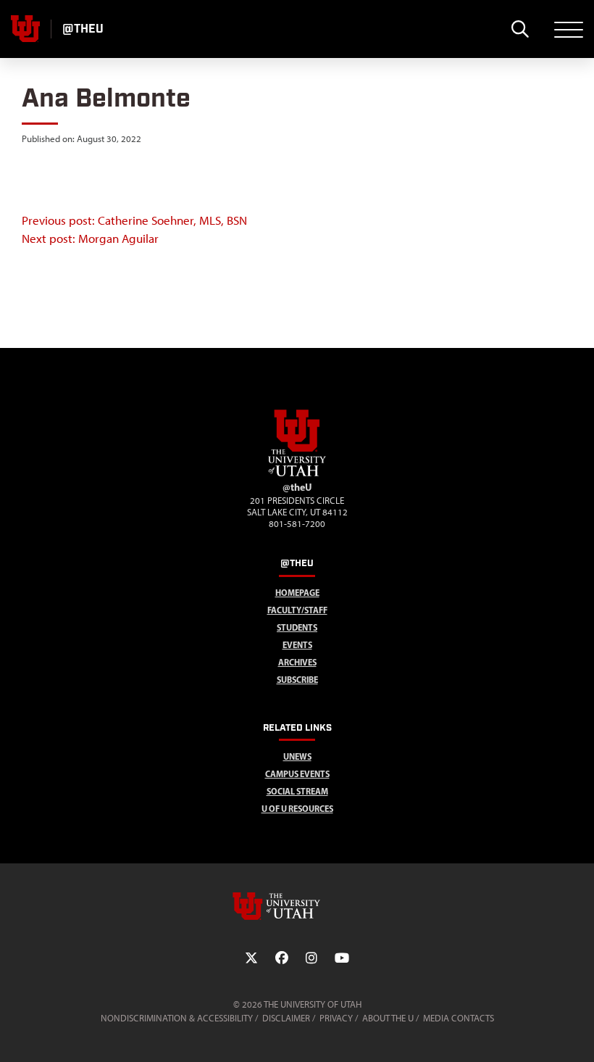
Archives (297, 662)
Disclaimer (286, 1018)
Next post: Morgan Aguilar (90, 238)
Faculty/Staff (297, 610)
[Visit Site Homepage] (297, 473)
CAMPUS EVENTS (297, 773)
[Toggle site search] (519, 29)
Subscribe (297, 679)
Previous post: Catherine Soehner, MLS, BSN (134, 220)
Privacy (336, 1018)
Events (297, 644)
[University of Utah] (297, 906)
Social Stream (297, 791)
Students (297, 627)
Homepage (297, 592)
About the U (388, 1018)
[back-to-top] (576, 1033)
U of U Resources (297, 808)
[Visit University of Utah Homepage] (25, 29)
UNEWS (297, 756)
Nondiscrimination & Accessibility (177, 1018)
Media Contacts (458, 1018)
